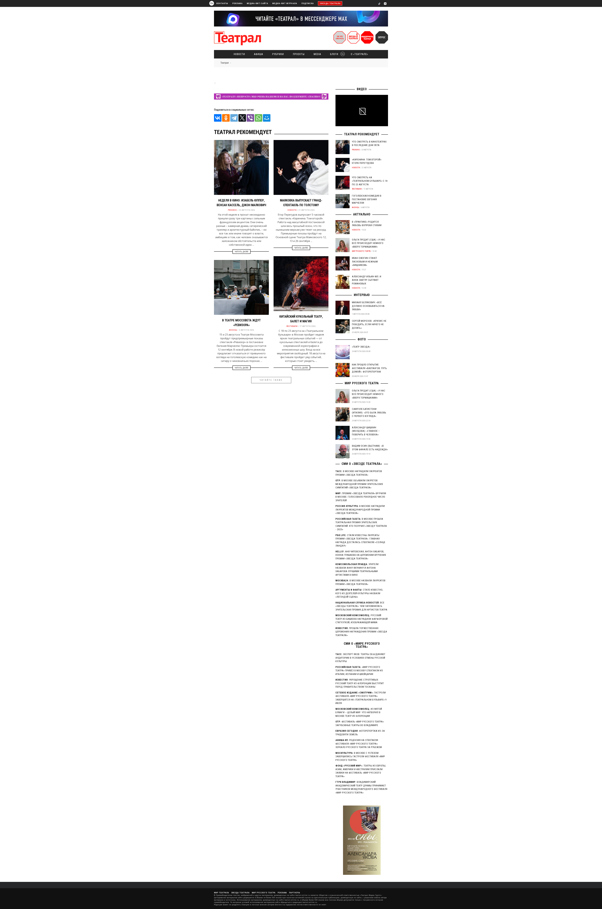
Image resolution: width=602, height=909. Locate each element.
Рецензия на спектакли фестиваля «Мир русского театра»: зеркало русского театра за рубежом (358, 744)
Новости (239, 54)
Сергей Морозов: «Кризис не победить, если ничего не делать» (369, 324)
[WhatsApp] (258, 118)
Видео (362, 89)
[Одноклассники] (226, 118)
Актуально (361, 214)
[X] (242, 118)
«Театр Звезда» (361, 346)
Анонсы (233, 330)
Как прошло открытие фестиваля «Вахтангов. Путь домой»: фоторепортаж (369, 368)
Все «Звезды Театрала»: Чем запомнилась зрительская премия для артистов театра (361, 606)
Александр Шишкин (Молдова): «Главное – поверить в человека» (366, 431)
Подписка (307, 3)
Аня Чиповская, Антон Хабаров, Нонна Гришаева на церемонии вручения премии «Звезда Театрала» (360, 555)
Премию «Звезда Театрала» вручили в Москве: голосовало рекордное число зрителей (360, 497)
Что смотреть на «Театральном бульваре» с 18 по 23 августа (370, 181)
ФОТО (362, 339)
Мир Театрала (221, 893)
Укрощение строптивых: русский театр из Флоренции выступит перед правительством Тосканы (359, 683)
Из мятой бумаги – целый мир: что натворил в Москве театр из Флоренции (358, 712)
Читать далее (241, 251)
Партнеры (294, 893)
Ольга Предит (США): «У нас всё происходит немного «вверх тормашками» (368, 243)
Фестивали (292, 326)
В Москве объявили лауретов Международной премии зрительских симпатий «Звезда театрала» (359, 484)
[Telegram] (234, 118)
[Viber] (250, 118)
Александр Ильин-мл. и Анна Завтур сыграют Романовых (366, 280)
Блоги (336, 54)
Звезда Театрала (330, 3)
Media (317, 54)
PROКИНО (232, 210)
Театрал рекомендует (361, 134)
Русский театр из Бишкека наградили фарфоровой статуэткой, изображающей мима (361, 619)
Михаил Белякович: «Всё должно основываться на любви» (368, 306)
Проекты (298, 54)
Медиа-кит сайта (257, 3)
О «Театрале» (359, 54)
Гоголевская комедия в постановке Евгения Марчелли (366, 199)
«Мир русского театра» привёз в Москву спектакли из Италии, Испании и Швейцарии (359, 671)
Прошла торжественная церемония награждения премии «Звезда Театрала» (361, 632)
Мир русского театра (361, 251)
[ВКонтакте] (218, 118)
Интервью (362, 295)
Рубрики (278, 54)
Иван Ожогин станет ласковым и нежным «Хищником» (365, 262)
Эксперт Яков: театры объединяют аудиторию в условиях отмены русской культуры (360, 658)
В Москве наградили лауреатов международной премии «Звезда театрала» (360, 510)
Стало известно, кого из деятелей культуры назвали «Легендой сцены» (359, 593)
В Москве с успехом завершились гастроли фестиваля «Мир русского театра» (360, 756)
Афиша (258, 54)
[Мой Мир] (266, 118)
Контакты (222, 3)
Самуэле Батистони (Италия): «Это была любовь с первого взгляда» (369, 413)
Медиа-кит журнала (284, 3)
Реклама (237, 3)
